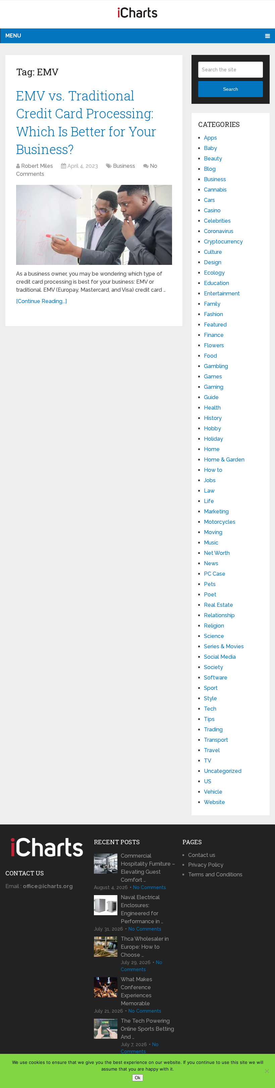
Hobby (212, 428)
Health (212, 408)
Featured (215, 324)
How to (213, 470)
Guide (211, 397)
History (213, 418)
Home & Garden (224, 459)
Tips (209, 719)
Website (214, 802)
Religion (214, 626)
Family (212, 304)
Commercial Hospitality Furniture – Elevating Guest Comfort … (148, 868)
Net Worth (217, 553)
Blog (210, 169)
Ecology (214, 273)
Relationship (219, 615)
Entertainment (222, 293)
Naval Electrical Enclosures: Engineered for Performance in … (142, 909)
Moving (213, 532)
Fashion (213, 314)
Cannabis (215, 190)
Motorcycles (219, 522)
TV (207, 760)
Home (212, 449)
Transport (216, 740)
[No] (266, 1071)
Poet (210, 594)
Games (213, 376)
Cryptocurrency (223, 241)
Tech (210, 709)
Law (209, 491)
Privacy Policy (205, 865)
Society (213, 667)
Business (124, 166)
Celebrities (217, 221)
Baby (210, 148)
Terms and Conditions (215, 874)
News (211, 563)
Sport (211, 688)
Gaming (213, 387)
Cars (209, 200)
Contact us (201, 855)
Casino (212, 210)
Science (214, 636)
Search (230, 89)
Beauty (213, 158)
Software (215, 677)
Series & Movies (224, 646)
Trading (213, 729)
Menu (13, 35)
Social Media (220, 657)
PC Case (214, 574)
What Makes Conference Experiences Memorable (136, 991)
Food (210, 356)
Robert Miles (37, 166)
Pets (210, 584)
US (207, 781)
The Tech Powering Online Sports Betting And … (147, 1029)
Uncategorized (222, 771)
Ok (138, 1077)
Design (212, 262)
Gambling (216, 366)
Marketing (216, 511)
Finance (214, 335)
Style (210, 698)
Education (216, 283)
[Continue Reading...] (41, 301)
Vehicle (213, 792)
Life (209, 501)
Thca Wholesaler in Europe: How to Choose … (145, 947)
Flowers (214, 345)
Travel (212, 750)
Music (211, 542)
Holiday (213, 439)
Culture (213, 252)
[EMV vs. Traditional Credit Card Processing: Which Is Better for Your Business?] (94, 225)
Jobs (210, 480)
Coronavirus (218, 231)
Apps (210, 138)
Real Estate (218, 605)
